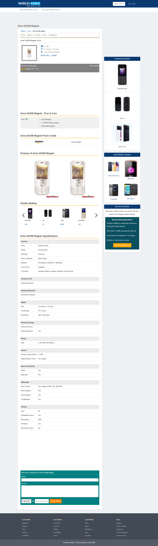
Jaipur (55, 536)
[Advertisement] (79, 18)
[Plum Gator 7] (130, 182)
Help (117, 526)
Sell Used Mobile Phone (29, 9)
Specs (44, 35)
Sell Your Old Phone (122, 207)
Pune (23, 529)
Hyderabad (25, 536)
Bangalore (25, 523)
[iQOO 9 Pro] (122, 122)
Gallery (38, 35)
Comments (53, 35)
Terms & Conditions (122, 532)
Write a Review (94, 66)
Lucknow (56, 526)
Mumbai (24, 526)
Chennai (24, 532)
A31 (79, 224)
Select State (118, 4)
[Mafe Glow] (130, 159)
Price (23, 35)
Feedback (124, 526)
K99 (26, 224)
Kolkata (56, 529)
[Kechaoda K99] (122, 63)
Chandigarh (88, 529)
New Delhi (57, 523)
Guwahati (88, 536)
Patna (86, 523)
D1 (43, 224)
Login (133, 4)
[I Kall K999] (113, 182)
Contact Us (119, 529)
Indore (87, 526)
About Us (119, 523)
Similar (30, 35)
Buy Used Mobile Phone (51, 9)
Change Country (121, 536)
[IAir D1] (122, 93)
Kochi (86, 532)
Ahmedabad (57, 532)
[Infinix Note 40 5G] (113, 159)
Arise (29, 31)
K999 (62, 224)
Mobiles (23, 31)
